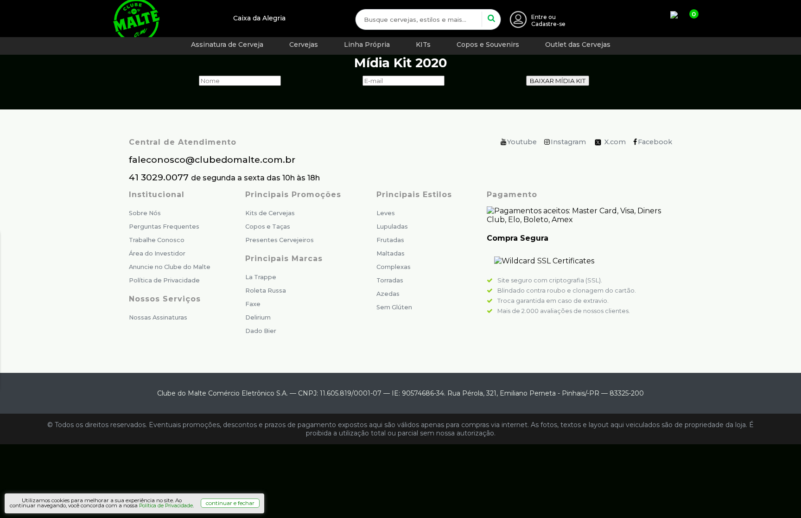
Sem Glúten (394, 307)
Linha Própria (367, 44)
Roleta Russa (265, 290)
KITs (423, 44)
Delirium (258, 317)
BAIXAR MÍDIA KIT (557, 80)
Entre (539, 16)
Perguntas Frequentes (164, 226)
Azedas (388, 293)
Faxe (253, 304)
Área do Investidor (157, 253)
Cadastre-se (548, 23)
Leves (385, 213)
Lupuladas (392, 226)
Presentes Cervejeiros (279, 240)
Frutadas (390, 240)
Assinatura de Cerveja (227, 44)
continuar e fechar (230, 502)
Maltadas (390, 253)
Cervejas (303, 44)
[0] (678, 18)
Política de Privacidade (164, 280)
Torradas (389, 280)
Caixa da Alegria (259, 18)
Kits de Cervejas (270, 213)
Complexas (393, 266)
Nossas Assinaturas (158, 317)
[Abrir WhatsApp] (778, 494)
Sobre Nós (145, 213)
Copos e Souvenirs (488, 44)
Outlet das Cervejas (577, 44)
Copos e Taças (267, 226)
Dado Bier (260, 330)
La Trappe (260, 277)
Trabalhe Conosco (156, 240)
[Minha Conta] (518, 20)
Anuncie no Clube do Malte (169, 266)
